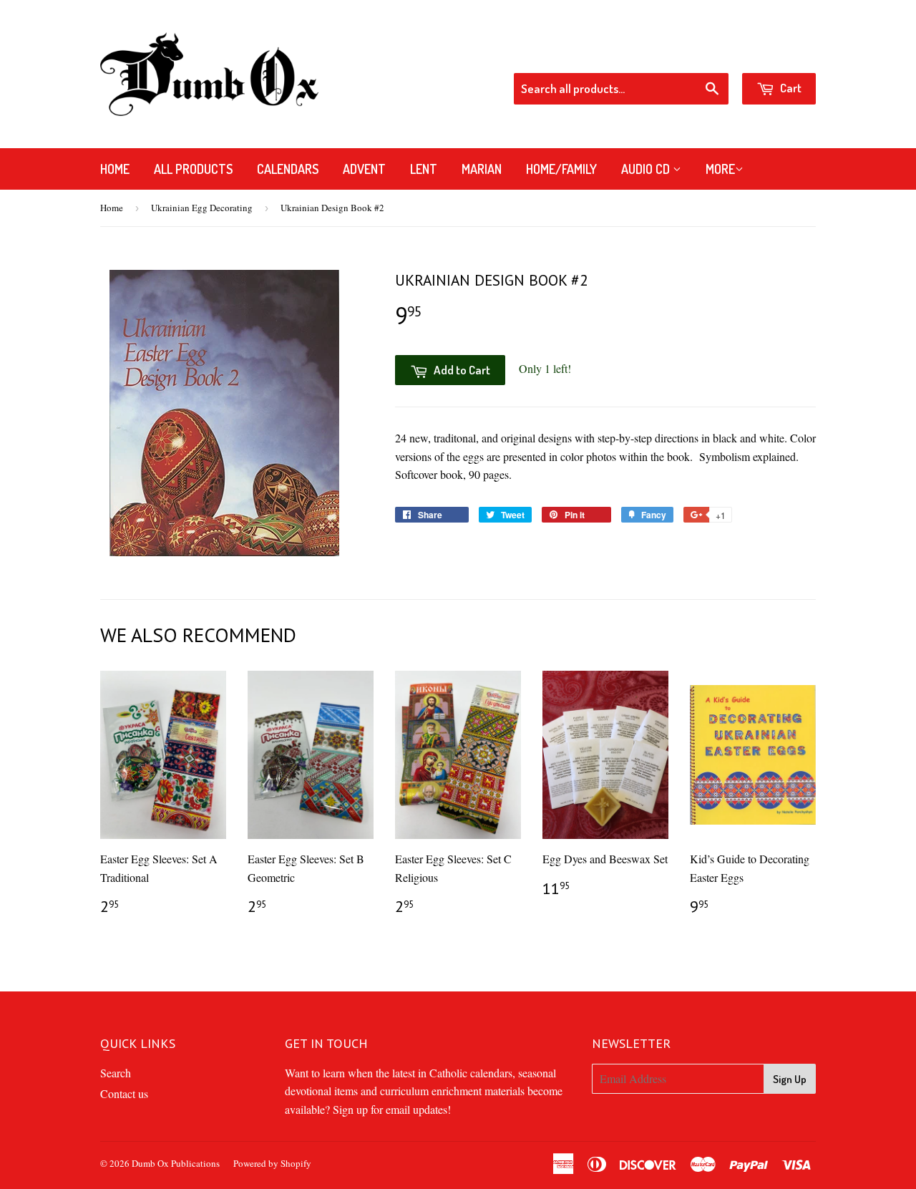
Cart (790, 87)
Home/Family (561, 169)
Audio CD (647, 169)
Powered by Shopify (272, 1163)
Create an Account (776, 54)
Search (115, 1072)
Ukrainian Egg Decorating (202, 207)
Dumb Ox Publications (176, 1163)
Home (115, 169)
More (720, 169)
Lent (423, 169)
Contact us (124, 1093)
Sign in (701, 54)
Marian (482, 169)
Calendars (287, 169)
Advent (364, 169)
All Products (193, 169)
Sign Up (790, 1079)
